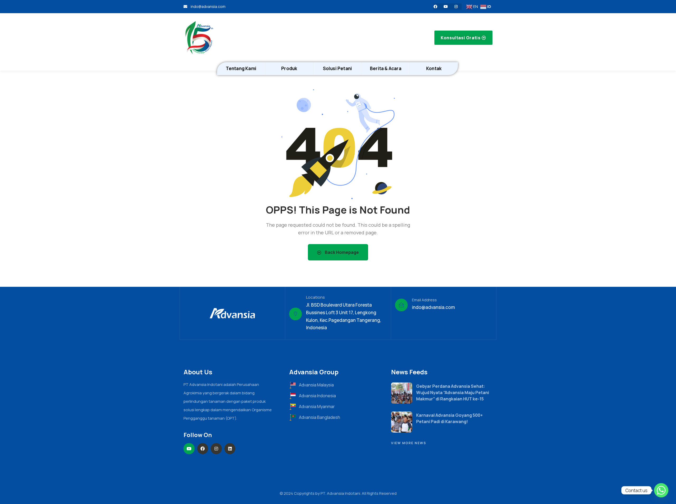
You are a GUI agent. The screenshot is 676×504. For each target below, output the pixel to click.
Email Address (424, 299)
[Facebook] (435, 6)
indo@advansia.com (433, 307)
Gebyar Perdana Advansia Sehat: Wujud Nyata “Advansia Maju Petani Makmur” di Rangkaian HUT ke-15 (452, 392)
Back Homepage (341, 252)
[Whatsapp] (661, 490)
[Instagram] (456, 6)
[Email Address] (401, 305)
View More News (408, 443)
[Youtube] (446, 6)
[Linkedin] (230, 448)
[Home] (199, 38)
